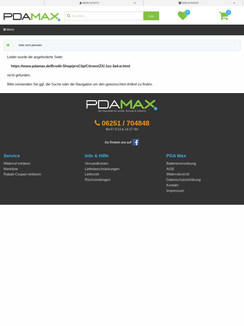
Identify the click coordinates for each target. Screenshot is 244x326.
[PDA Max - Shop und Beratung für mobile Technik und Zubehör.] (8, 45)
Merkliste (11, 169)
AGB (170, 169)
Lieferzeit (92, 174)
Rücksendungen (97, 180)
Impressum (175, 191)
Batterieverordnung (181, 163)
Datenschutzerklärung (183, 180)
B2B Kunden (189, 2)
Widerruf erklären (17, 163)
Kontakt (172, 185)
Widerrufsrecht (177, 174)
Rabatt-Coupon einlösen (22, 174)
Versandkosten (96, 163)
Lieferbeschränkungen (102, 169)
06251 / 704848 (125, 123)
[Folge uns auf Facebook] (122, 142)
